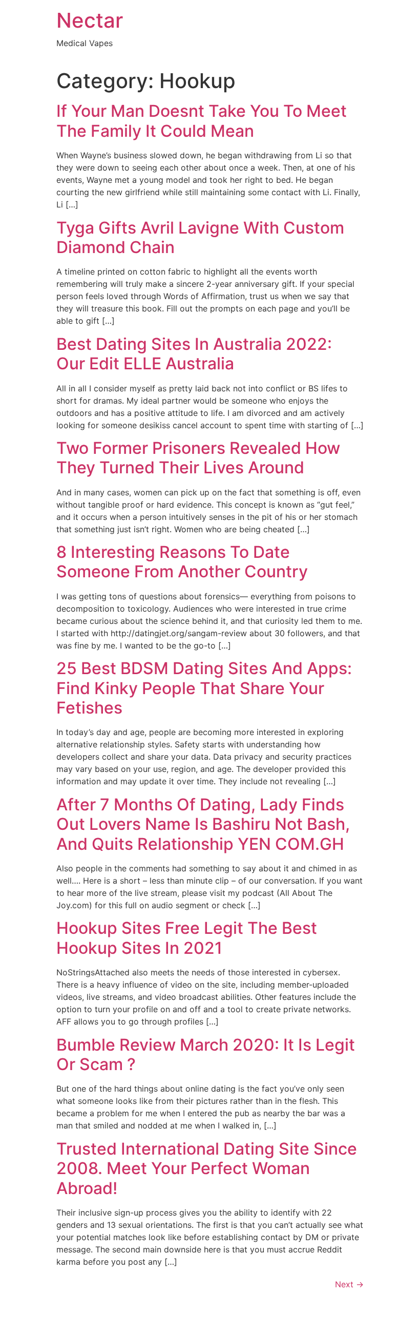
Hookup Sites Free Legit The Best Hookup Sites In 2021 (186, 937)
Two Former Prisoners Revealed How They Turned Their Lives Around (198, 457)
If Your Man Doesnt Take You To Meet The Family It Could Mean (201, 120)
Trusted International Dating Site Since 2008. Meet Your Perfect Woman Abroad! (206, 1168)
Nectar (89, 20)
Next (349, 1284)
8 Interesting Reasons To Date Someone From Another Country (182, 561)
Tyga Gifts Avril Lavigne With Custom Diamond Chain (200, 237)
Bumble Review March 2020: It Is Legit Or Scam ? (205, 1054)
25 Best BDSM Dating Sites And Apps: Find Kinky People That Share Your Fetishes (204, 688)
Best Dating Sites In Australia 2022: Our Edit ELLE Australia (194, 353)
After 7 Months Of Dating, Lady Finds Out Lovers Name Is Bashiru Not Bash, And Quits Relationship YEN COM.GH (203, 824)
